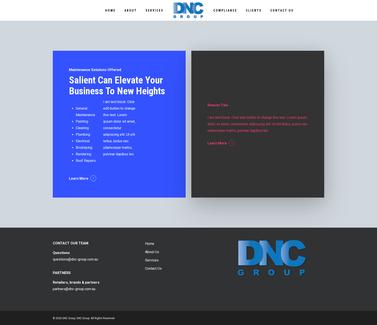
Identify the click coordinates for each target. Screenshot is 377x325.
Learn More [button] (78, 178)
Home (149, 244)
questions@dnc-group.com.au (75, 259)
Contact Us (153, 268)
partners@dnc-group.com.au (74, 289)
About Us (152, 252)
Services (152, 260)
